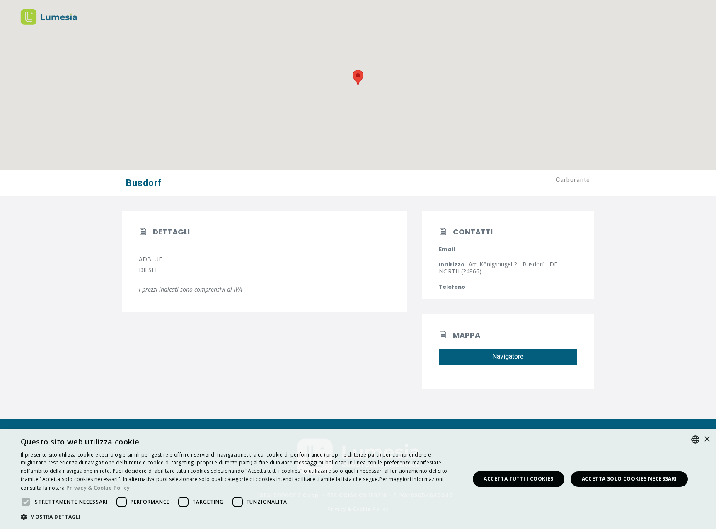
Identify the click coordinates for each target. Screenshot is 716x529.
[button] (239, 517)
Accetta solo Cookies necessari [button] (629, 478)
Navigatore (508, 356)
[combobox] (695, 439)
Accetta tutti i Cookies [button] (518, 478)
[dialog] (358, 479)
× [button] (707, 439)
